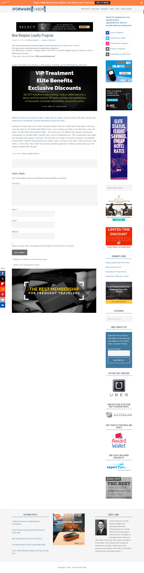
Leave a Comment (48, 40)
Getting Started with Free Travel (117, 262)
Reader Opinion (33, 153)
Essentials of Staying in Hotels (117, 276)
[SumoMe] (2, 305)
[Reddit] (2, 289)
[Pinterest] (2, 294)
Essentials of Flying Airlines (116, 271)
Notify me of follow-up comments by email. (30, 259)
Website (15, 231)
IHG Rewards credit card (76, 64)
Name (15, 209)
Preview (111, 364)
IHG (42, 64)
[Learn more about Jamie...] (112, 551)
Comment (16, 183)
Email (15, 220)
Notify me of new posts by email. (27, 264)
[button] (72, 2)
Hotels (24, 153)
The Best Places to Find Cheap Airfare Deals (29, 544)
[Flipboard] (2, 284)
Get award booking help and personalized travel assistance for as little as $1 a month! (45, 45)
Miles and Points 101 (113, 267)
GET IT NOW (102, 3)
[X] (2, 278)
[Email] (2, 299)
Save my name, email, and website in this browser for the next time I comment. (43, 245)
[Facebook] (2, 273)
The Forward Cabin (29, 8)
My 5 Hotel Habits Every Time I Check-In (27, 538)
